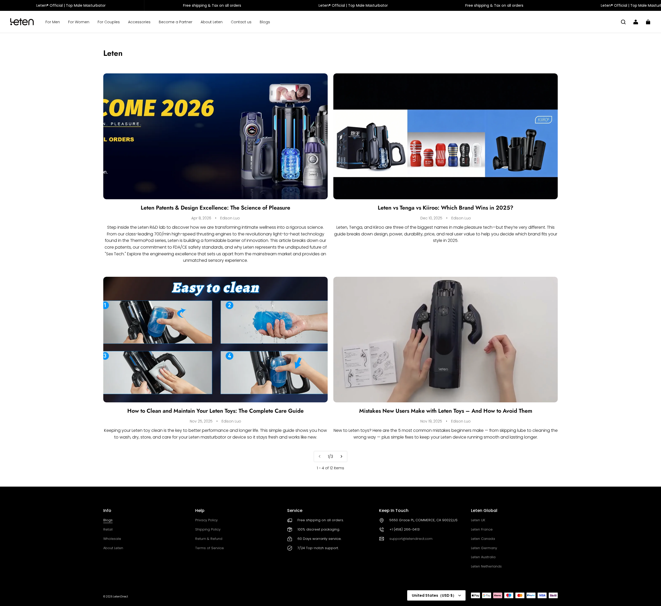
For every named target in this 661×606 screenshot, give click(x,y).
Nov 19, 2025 (431, 421)
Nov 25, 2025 (201, 421)
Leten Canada (483, 538)
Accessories (139, 22)
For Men (52, 22)
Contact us (241, 22)
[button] (623, 22)
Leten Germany (484, 548)
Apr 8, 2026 (201, 218)
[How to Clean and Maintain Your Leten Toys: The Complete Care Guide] (215, 340)
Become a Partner (175, 22)
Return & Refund (208, 538)
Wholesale (112, 538)
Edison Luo (230, 218)
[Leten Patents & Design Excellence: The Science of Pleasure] (215, 136)
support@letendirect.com (410, 538)
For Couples (109, 22)
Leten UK (478, 520)
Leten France (482, 529)
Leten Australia (483, 557)
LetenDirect (120, 597)
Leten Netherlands (486, 566)
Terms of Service (209, 548)
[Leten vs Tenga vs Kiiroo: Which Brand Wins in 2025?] (445, 136)
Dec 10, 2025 (431, 218)
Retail (108, 529)
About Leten (212, 22)
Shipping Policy (208, 529)
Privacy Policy (206, 520)
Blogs (265, 22)
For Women (78, 22)
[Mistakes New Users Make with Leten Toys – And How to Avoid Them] (445, 340)
